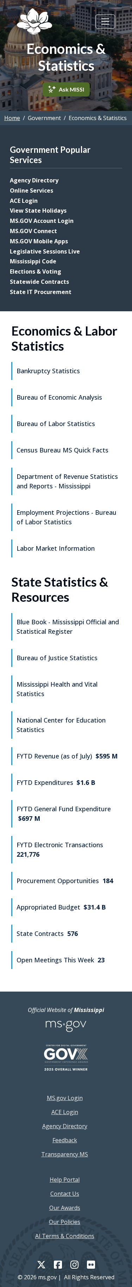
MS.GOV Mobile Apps (39, 241)
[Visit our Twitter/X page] (41, 1264)
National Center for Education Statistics (61, 725)
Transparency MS (64, 1154)
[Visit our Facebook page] (58, 1264)
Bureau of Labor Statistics (56, 423)
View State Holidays (38, 210)
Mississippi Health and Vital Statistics (57, 689)
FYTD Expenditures (56, 782)
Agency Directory (34, 180)
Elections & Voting (35, 271)
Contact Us (64, 1194)
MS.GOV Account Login (42, 221)
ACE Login (24, 201)
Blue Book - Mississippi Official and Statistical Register (68, 627)
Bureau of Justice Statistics (57, 658)
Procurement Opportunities (65, 880)
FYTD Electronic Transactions (60, 849)
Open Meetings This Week (61, 960)
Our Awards (64, 1208)
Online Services (31, 190)
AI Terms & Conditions (64, 1236)
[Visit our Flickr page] (91, 1264)
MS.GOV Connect (33, 231)
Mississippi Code (33, 261)
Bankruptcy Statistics (48, 371)
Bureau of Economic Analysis (59, 397)
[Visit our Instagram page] (74, 1264)
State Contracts (47, 933)
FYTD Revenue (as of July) (67, 756)
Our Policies (64, 1222)
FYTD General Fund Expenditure (64, 814)
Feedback (64, 1140)
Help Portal (65, 1179)
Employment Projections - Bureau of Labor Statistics (67, 517)
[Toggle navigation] (105, 21)
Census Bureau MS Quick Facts (62, 450)
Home (12, 118)
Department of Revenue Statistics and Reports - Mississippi (67, 481)
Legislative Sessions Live (45, 251)
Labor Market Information (56, 548)
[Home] (34, 21)
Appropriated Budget (61, 907)
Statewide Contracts (39, 282)
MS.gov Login (65, 1098)
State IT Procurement (40, 292)
